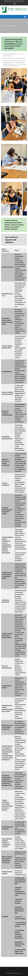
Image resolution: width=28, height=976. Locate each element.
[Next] (23, 198)
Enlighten (20, 973)
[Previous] (4, 198)
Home (2, 25)
